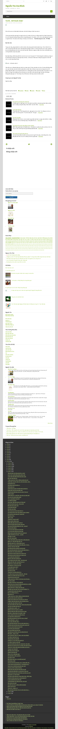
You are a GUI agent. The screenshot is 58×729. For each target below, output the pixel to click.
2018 (8, 456)
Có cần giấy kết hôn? (17, 109)
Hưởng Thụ (32, 241)
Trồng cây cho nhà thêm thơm (17, 297)
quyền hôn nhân (48, 248)
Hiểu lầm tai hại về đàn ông (13, 650)
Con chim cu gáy (11, 657)
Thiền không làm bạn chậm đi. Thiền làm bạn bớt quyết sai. (19, 707)
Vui (6, 353)
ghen (22, 242)
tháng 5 (9, 693)
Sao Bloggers (8, 361)
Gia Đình (9, 93)
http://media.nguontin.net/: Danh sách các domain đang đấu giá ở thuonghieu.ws (23, 433)
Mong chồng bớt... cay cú (13, 620)
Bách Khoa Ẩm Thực (10, 351)
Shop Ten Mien (9, 331)
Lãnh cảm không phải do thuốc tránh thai (16, 524)
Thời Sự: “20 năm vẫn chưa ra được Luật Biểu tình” (17, 435)
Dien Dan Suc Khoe (12, 369)
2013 (8, 461)
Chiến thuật (18, 242)
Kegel (15, 245)
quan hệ (37, 248)
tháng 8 (9, 469)
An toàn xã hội (8, 356)
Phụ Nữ (40, 245)
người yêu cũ (26, 248)
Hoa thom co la (11, 408)
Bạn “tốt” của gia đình (12, 538)
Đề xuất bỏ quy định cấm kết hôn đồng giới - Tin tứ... (19, 544)
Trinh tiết (34, 242)
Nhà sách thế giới (9, 338)
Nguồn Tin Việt (11, 210)
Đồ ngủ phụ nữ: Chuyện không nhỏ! (15, 551)
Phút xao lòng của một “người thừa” (15, 597)
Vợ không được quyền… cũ (13, 608)
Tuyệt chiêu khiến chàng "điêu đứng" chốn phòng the (18, 539)
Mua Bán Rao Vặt (9, 336)
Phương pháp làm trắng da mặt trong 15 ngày (17, 611)
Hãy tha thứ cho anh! (12, 683)
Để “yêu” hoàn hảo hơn (12, 478)
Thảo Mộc (7, 727)
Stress (43, 245)
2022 (8, 451)
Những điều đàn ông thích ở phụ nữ (15, 522)
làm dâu (13, 241)
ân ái (14, 242)
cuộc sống (38, 242)
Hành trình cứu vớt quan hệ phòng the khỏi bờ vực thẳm (19, 584)
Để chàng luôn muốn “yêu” (13, 505)
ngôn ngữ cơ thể (21, 248)
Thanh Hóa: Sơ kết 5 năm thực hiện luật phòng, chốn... (19, 481)
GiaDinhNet (13, 93)
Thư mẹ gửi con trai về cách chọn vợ (20, 133)
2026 (8, 444)
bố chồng (9, 241)
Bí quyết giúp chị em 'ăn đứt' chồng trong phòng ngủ (16, 287)
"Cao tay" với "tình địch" (13, 649)
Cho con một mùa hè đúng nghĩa (14, 497)
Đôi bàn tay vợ (11, 594)
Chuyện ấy (37, 241)
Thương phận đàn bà (12, 527)
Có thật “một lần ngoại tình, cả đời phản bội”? (17, 678)
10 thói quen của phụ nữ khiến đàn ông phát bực (18, 488)
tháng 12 (10, 463)
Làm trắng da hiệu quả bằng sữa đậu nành (16, 548)
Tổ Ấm (27, 238)
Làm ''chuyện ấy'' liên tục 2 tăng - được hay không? (18, 635)
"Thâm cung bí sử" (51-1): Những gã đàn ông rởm (18, 480)
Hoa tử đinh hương (11, 245)
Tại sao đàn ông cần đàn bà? (14, 556)
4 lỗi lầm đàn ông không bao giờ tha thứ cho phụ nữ (18, 625)
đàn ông (31, 238)
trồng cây (24, 242)
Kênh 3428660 (49, 241)
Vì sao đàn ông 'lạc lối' (10, 270)
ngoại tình (40, 239)
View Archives (8, 195)
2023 (8, 449)
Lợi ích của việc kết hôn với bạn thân (15, 529)
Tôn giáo (7, 357)
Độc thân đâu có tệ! (10, 267)
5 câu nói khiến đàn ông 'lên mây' (14, 679)
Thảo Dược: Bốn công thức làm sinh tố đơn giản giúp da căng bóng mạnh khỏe (23, 430)
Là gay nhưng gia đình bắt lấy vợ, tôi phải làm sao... (18, 664)
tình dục (42, 242)
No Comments (19, 22)
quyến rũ (44, 239)
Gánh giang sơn (11, 486)
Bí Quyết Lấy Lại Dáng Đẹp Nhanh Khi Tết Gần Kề (17, 719)
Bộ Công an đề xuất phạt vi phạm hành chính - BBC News (20, 676)
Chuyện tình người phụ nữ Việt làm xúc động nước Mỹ (19, 672)
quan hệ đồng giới (42, 248)
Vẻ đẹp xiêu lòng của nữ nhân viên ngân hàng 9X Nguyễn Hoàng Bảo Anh (26, 290)
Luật (17, 245)
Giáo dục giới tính (9, 326)
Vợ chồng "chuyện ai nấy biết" (14, 642)
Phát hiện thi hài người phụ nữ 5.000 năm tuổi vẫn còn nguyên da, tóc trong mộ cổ (24, 258)
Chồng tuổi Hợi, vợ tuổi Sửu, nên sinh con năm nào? (19, 495)
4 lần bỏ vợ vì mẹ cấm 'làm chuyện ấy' (16, 640)
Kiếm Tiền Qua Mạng (32, 727)
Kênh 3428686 (8, 242)
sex (25, 239)
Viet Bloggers (11, 392)
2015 (8, 457)
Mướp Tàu (23, 245)
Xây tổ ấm (8, 346)
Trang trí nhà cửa (47, 245)
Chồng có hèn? (11, 493)
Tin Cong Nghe (11, 376)
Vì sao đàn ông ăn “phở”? (13, 567)
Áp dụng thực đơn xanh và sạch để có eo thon (16, 262)
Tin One (9, 411)
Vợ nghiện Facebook (12, 500)
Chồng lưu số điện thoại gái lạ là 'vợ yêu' (16, 575)
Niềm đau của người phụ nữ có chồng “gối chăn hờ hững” (20, 645)
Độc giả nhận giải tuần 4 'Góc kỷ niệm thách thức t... (18, 550)
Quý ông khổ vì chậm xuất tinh (14, 655)
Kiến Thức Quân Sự (10, 324)
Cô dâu (27, 239)
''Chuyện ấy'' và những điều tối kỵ (14, 572)
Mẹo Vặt (17, 241)
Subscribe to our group (12, 191)
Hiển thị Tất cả (50, 423)
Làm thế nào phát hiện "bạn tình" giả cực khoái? (18, 618)
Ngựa (31, 245)
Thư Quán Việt (11, 384)
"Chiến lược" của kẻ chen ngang (14, 563)
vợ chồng (32, 239)
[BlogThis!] (8, 96)
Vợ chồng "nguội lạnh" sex (13, 637)
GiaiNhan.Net (11, 404)
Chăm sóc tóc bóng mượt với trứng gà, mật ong (18, 599)
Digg (44, 90)
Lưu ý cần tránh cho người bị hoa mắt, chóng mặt (17, 260)
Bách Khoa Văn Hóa (10, 315)
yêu (23, 239)
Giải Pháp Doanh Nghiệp (22, 727)
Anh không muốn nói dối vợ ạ (14, 485)
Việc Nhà (21, 241)
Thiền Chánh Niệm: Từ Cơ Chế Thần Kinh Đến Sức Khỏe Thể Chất (20, 716)
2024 (8, 447)
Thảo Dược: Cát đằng (11, 428)
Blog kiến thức (9, 318)
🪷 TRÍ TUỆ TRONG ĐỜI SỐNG (13, 255)
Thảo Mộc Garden (12, 415)
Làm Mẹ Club (8, 348)
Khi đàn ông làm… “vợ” (12, 568)
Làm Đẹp (7, 362)
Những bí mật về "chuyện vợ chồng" (15, 609)
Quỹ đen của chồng (17, 117)
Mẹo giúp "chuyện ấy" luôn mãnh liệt (15, 582)
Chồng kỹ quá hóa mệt (12, 652)
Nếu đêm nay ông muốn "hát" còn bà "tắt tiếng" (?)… (18, 589)
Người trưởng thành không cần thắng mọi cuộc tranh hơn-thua (19, 706)
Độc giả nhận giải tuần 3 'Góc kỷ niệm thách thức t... (18, 623)
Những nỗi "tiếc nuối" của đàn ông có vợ (16, 562)
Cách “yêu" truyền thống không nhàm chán (16, 474)
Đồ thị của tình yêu (12, 686)
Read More (41, 104)
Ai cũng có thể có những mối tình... (15, 667)
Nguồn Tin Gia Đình (15, 6)
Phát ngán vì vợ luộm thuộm (14, 674)
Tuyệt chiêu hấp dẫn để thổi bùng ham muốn (17, 476)
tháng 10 (10, 466)
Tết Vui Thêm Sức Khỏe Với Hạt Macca (15, 720)
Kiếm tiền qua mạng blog (11, 335)
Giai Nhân (8, 364)
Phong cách (37, 245)
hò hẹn (35, 238)
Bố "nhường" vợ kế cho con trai (14, 565)
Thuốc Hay (8, 359)
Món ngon (20, 245)
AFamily (27, 241)
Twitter (27, 90)
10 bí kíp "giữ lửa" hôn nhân (13, 546)
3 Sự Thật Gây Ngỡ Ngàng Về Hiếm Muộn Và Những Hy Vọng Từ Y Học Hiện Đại (28, 304)
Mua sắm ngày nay (9, 333)
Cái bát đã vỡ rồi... (11, 483)
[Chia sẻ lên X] (9, 96)
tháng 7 (9, 471)
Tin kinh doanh (9, 321)
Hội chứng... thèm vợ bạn (13, 633)
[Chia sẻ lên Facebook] (11, 96)
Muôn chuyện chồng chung (13, 521)
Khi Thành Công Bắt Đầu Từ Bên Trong (15, 703)
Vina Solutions (11, 396)
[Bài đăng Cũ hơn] (51, 144)
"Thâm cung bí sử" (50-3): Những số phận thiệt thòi (18, 596)
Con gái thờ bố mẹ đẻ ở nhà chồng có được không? (23, 125)
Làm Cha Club (8, 349)
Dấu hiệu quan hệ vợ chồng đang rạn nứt (16, 543)
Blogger (31, 726)
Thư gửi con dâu (11, 580)
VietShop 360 (8, 341)
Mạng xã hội (28, 245)
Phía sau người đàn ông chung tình (15, 626)
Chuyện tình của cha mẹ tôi (13, 577)
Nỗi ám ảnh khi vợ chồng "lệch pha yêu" (16, 587)
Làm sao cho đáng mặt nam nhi (14, 606)
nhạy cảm (33, 248)
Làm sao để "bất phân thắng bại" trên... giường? (18, 526)
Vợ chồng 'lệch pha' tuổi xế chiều (14, 585)
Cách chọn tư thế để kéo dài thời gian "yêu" (17, 666)
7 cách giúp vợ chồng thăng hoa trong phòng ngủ (21, 280)
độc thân (10, 239)
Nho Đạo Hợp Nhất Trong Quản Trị (14, 709)
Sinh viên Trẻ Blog (9, 354)
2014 (8, 459)
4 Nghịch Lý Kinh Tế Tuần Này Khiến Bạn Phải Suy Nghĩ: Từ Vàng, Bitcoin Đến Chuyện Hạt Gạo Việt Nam (29, 256)
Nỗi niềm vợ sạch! (11, 536)
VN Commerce (44, 727)
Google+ (33, 90)
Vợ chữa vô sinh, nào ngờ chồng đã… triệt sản (17, 573)
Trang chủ (9, 698)
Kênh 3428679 (29, 242)
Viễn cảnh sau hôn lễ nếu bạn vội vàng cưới (17, 553)
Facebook (21, 90)
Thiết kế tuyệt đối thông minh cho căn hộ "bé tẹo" (18, 492)
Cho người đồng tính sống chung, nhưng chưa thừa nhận (19, 604)
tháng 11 (10, 464)
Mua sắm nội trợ (9, 323)
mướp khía (12, 248)
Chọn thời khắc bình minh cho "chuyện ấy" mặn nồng (19, 643)
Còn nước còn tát (11, 570)
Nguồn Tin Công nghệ (13, 202)
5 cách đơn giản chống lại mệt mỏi (15, 602)
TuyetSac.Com (11, 226)
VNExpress (45, 238)
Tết (12, 242)
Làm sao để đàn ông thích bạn (14, 630)
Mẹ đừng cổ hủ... (11, 515)
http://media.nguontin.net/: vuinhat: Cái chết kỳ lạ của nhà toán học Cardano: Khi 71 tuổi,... (25, 431)
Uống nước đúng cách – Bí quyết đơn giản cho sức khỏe (18, 714)
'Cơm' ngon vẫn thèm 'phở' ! (13, 621)
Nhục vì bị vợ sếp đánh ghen (14, 654)
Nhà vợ (33, 245)
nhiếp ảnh (30, 248)
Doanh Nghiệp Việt (13, 727)
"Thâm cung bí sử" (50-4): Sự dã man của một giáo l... (19, 579)
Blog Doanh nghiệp (9, 314)
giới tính (40, 238)
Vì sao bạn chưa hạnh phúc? (14, 628)
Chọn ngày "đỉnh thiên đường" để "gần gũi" (16, 502)
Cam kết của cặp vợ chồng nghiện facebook (17, 684)
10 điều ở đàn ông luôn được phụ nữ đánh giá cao (18, 601)
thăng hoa (49, 239)
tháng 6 (9, 691)
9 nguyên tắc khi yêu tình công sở (15, 591)
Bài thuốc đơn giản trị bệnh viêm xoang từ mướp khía (22, 273)
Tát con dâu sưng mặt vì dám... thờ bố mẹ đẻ (17, 560)
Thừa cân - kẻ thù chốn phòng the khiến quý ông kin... (19, 647)
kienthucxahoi (11, 400)
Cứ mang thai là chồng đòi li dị (14, 616)
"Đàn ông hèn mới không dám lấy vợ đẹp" (16, 473)
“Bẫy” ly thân (10, 517)
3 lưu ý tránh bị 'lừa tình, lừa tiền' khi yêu (16, 614)
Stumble (38, 90)
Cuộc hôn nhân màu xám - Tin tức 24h (16, 503)
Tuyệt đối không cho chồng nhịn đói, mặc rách (17, 681)
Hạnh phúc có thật (11, 660)
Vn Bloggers (38, 727)
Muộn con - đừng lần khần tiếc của (15, 541)
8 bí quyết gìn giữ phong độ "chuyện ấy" (21, 101)
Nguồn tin (7, 320)
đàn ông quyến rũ (42, 241)
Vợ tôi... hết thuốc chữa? (14, 21)
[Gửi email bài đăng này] (7, 96)
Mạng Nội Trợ (11, 218)
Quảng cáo (8, 339)
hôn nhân (21, 239)
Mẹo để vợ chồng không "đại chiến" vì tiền (16, 613)
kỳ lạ (7, 239)
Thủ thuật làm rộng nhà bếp (13, 638)
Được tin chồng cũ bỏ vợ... (13, 592)
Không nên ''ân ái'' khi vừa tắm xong (15, 490)
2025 (8, 446)
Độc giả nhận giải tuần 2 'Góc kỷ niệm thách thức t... (18, 689)
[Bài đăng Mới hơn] (6, 144)
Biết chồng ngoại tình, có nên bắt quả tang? (17, 659)
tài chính (50, 238)
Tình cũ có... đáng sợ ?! (13, 688)
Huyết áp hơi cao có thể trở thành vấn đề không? (17, 717)
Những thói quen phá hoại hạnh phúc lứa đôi (17, 669)
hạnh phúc (22, 238)
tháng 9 (9, 468)
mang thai (36, 239)
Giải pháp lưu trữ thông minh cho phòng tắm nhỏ (18, 632)
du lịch (24, 241)
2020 (8, 452)
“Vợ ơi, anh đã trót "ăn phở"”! (14, 498)
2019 (8, 454)
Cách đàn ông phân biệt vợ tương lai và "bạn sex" (18, 671)
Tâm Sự (45, 242)
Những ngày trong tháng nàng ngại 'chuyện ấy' (17, 533)
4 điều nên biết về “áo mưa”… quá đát (15, 534)
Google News (15, 239)
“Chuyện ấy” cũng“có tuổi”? (13, 519)
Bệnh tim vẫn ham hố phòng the (14, 558)
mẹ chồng (16, 248)
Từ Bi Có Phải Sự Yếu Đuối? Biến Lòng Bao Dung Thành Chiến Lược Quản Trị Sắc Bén (25, 704)
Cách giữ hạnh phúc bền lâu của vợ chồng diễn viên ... (19, 662)
